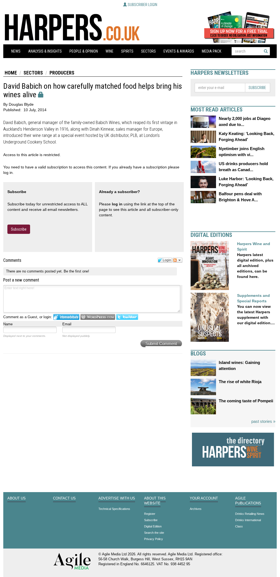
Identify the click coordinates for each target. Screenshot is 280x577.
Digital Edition (153, 526)
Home (11, 73)
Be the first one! (76, 271)
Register (149, 513)
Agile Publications (248, 500)
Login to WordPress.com (97, 317)
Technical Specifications (114, 508)
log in (117, 204)
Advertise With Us (116, 498)
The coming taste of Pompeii (246, 400)
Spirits (127, 51)
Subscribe (19, 229)
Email (66, 324)
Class (239, 526)
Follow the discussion (177, 260)
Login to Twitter (127, 317)
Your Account (204, 498)
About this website (155, 500)
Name (8, 324)
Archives (196, 508)
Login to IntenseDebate (66, 317)
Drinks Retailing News (249, 513)
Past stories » (263, 421)
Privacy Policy (153, 539)
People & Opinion (83, 51)
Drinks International (248, 520)
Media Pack (211, 51)
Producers (61, 73)
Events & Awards (179, 51)
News (16, 51)
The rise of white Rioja (240, 381)
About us (16, 498)
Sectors (148, 51)
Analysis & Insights (45, 51)
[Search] (266, 51)
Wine (109, 51)
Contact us (64, 498)
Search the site (154, 532)
